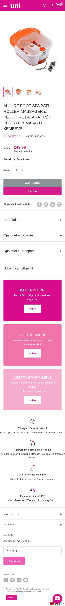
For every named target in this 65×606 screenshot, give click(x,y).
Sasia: (6, 170)
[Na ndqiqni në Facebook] (5, 580)
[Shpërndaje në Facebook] (39, 204)
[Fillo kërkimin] (45, 5)
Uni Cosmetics (11, 136)
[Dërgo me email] (59, 204)
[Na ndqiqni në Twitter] (12, 580)
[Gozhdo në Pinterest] (46, 204)
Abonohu (14, 561)
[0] (59, 5)
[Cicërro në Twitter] (52, 204)
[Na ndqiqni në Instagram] (19, 580)
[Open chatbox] (57, 599)
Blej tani (32, 191)
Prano (11, 597)
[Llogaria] (51, 5)
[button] (57, 603)
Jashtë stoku (32, 182)
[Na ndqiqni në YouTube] (25, 580)
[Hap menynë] (5, 5)
